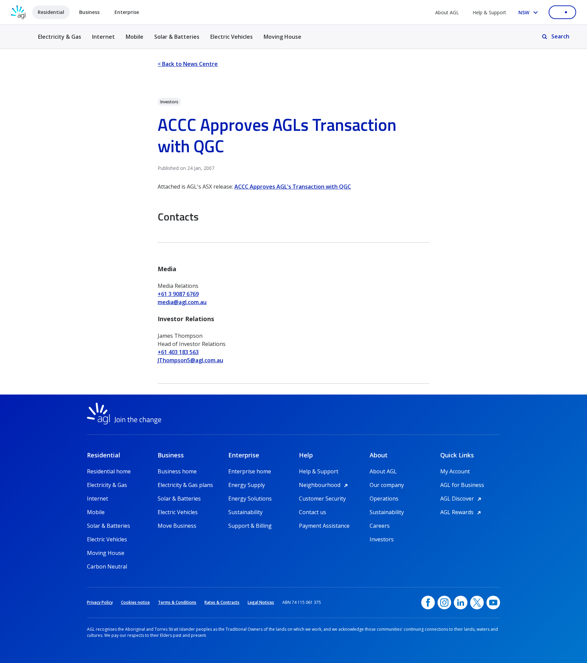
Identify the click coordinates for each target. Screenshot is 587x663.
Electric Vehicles (231, 36)
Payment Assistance (324, 525)
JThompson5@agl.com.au (190, 360)
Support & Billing (250, 525)
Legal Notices (261, 602)
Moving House (282, 36)
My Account (455, 471)
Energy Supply (246, 485)
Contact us (312, 512)
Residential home (109, 471)
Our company (387, 485)
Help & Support (489, 12)
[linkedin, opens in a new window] (460, 602)
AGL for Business (462, 485)
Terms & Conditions (177, 602)
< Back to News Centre (188, 64)
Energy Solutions (250, 498)
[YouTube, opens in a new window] (493, 602)
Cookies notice (135, 602)
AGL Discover (461, 498)
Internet (103, 36)
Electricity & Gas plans (185, 485)
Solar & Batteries (176, 36)
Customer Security (322, 498)
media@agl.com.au (182, 302)
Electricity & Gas (59, 41)
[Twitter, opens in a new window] (477, 602)
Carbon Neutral (107, 566)
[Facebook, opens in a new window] (428, 602)
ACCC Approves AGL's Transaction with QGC (292, 186)
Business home (177, 471)
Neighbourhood (324, 485)
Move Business (177, 525)
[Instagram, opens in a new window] (444, 602)
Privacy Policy (100, 602)
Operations (384, 498)
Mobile (134, 36)
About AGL (447, 12)
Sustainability (245, 512)
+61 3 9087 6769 (178, 294)
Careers (380, 525)
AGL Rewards (461, 512)
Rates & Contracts (221, 602)
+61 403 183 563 (178, 352)
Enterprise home (249, 471)
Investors (382, 539)
